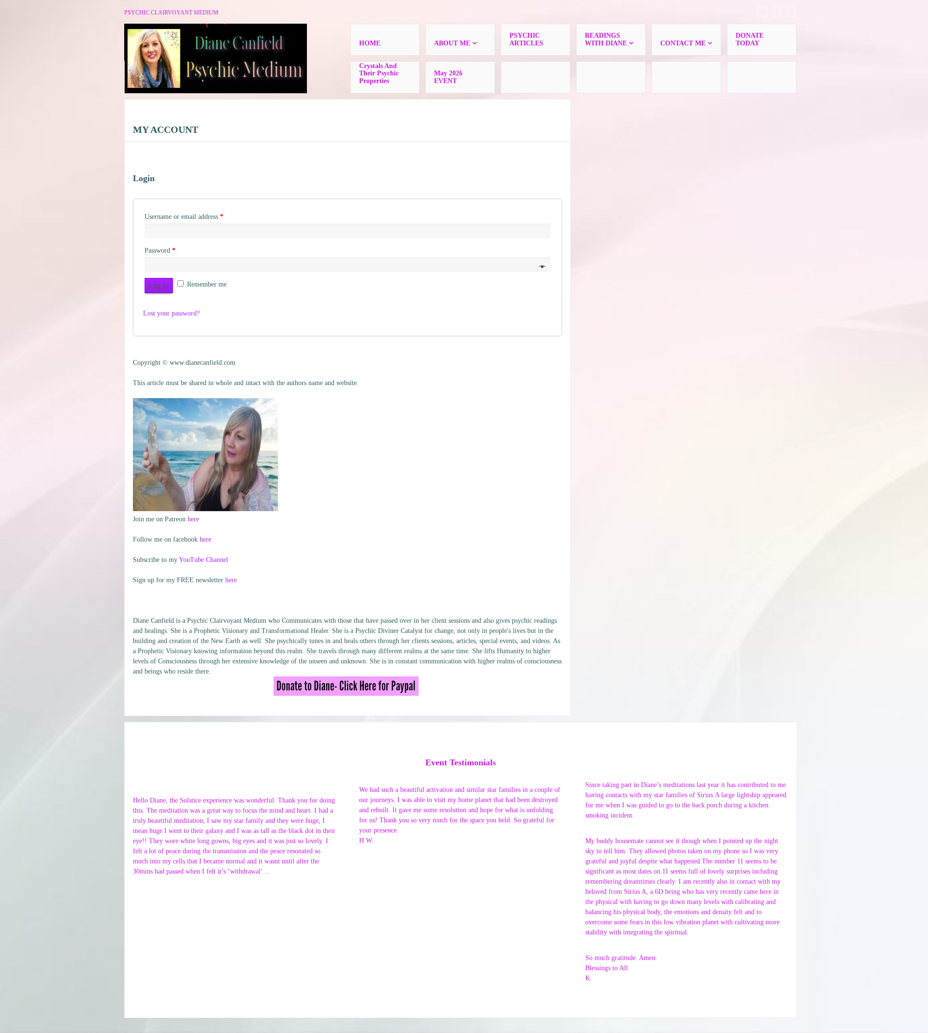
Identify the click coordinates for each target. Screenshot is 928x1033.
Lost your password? (171, 313)
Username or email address (184, 216)
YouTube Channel (203, 559)
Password (160, 250)
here (193, 519)
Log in (158, 285)
